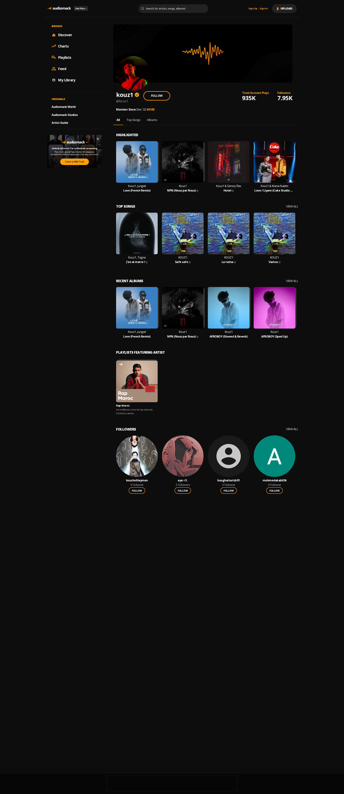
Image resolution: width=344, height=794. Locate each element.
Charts (63, 46)
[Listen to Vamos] (274, 233)
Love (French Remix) (136, 190)
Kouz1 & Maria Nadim (274, 186)
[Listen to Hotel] (228, 162)
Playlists (64, 57)
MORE (151, 109)
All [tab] (118, 120)
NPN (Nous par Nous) (181, 190)
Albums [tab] (152, 120)
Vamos (273, 262)
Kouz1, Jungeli (137, 186)
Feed (62, 68)
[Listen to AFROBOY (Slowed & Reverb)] (228, 308)
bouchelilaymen (137, 480)
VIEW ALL (292, 206)
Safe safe (181, 262)
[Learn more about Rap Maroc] (137, 381)
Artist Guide (60, 123)
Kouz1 (183, 186)
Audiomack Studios (65, 115)
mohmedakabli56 (274, 480)
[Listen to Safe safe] (183, 233)
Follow (157, 96)
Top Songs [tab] (133, 120)
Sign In (263, 8)
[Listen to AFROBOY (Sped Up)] (274, 308)
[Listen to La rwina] (228, 233)
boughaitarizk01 (228, 480)
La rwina (227, 262)
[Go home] (59, 8)
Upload (287, 8)
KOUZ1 (182, 257)
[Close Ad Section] (98, 139)
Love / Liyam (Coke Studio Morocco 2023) (274, 190)
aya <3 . (183, 480)
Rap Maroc (123, 405)
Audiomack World (64, 107)
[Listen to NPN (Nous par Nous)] (183, 162)
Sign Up (253, 8)
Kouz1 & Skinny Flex (228, 186)
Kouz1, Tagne (137, 257)
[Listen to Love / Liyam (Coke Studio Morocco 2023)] (274, 162)
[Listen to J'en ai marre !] (137, 233)
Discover (65, 34)
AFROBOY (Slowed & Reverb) (229, 336)
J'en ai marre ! (135, 262)
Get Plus (81, 8)
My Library (66, 80)
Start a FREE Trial (74, 161)
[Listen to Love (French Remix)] (137, 162)
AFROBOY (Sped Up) (274, 336)
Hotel (227, 190)
